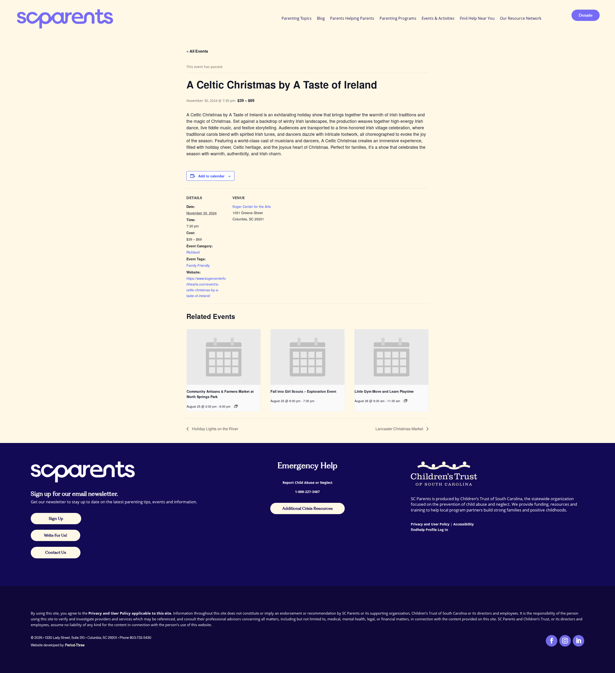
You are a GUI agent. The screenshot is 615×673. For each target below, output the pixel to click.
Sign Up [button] (56, 518)
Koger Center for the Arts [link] (252, 206)
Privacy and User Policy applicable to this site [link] (129, 613)
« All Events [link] (197, 51)
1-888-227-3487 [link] (307, 491)
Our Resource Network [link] (520, 18)
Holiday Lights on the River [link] (214, 428)
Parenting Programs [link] (398, 18)
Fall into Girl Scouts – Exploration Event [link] (303, 391)
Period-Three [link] (75, 645)
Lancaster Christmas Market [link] (399, 428)
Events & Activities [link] (438, 18)
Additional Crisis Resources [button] (307, 508)
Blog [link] (321, 18)
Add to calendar (211, 176)
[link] (64, 18)
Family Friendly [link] (198, 265)
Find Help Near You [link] (477, 18)
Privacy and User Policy (430, 524)
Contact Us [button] (55, 552)
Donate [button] (585, 15)
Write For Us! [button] (55, 535)
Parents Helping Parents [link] (352, 18)
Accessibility (463, 524)
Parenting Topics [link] (297, 18)
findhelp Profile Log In (429, 529)
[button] (610, 638)
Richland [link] (193, 252)
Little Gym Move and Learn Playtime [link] (384, 391)
